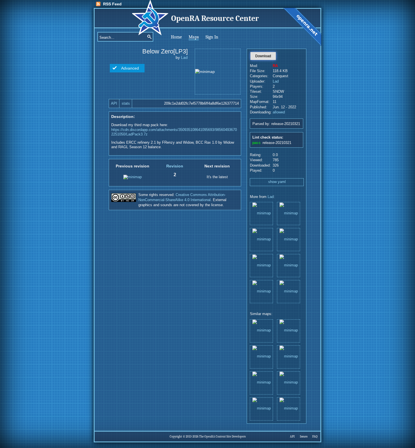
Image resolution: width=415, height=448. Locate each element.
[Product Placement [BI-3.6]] (288, 291)
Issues (303, 436)
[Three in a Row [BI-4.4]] (261, 291)
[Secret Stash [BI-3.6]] (261, 213)
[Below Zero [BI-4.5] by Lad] (261, 408)
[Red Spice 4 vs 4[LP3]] (261, 265)
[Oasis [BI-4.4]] (288, 239)
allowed (279, 112)
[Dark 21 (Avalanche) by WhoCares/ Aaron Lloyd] (288, 408)
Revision (174, 166)
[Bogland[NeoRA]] (288, 265)
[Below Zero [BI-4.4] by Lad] (261, 382)
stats (126, 103)
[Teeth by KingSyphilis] (288, 382)
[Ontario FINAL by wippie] (288, 330)
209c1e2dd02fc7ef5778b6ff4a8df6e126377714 (201, 103)
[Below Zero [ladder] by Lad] (288, 356)
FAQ (315, 436)
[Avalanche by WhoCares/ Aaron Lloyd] (261, 330)
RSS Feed (112, 4)
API (114, 103)
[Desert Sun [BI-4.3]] (261, 239)
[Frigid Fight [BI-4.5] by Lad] (261, 356)
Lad (184, 57)
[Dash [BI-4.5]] (288, 213)
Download (263, 56)
